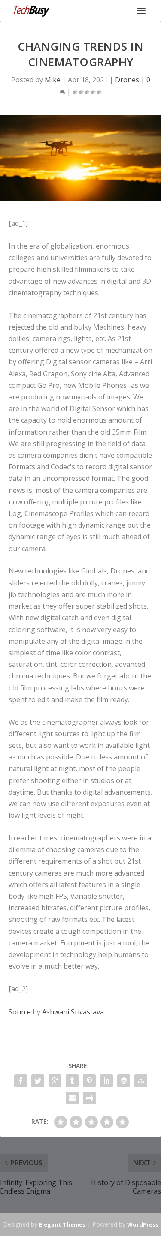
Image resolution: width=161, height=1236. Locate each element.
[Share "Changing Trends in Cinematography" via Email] (72, 1098)
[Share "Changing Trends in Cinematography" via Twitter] (37, 1080)
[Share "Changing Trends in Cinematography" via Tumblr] (72, 1080)
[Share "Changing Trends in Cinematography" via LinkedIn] (106, 1080)
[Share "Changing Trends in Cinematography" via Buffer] (123, 1080)
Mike (53, 79)
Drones (127, 79)
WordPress (142, 1224)
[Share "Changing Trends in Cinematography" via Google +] (55, 1080)
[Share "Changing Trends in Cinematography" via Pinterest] (89, 1080)
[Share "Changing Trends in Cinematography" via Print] (89, 1098)
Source (20, 1012)
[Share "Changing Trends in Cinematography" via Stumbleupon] (140, 1080)
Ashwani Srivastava (73, 1012)
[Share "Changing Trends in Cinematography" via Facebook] (20, 1080)
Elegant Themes (62, 1224)
